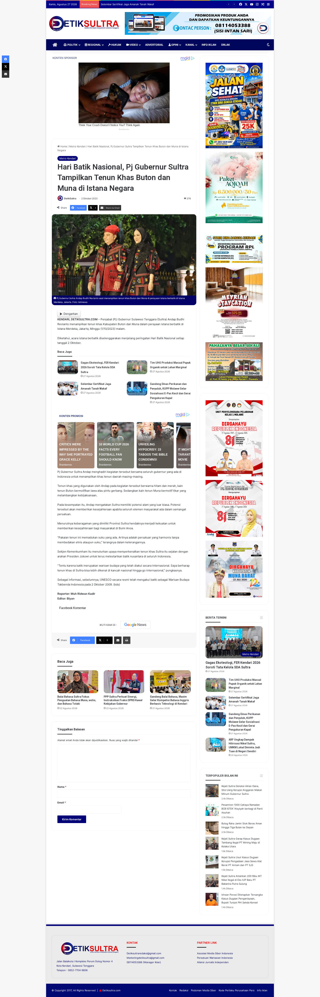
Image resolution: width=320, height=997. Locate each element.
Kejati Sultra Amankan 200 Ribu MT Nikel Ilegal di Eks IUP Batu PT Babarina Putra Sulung (241, 880)
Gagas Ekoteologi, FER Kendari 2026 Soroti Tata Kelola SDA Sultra (100, 367)
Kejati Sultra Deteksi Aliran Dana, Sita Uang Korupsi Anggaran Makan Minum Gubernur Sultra (241, 790)
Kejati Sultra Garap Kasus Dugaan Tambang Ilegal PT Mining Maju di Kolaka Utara (240, 842)
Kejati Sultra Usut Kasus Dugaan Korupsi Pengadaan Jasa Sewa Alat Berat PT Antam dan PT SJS (241, 861)
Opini (174, 44)
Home (63, 146)
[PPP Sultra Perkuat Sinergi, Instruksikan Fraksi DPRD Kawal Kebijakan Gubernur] (124, 681)
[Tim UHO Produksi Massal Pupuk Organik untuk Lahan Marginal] (137, 367)
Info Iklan (209, 44)
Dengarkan (71, 313)
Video (133, 44)
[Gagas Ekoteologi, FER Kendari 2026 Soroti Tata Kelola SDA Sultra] (68, 367)
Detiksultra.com (111, 990)
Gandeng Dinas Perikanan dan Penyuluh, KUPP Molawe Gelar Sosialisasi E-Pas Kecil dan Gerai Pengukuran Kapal (244, 722)
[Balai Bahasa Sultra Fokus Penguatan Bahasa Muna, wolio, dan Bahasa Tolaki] (77, 681)
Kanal (190, 44)
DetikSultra (70, 198)
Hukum (116, 44)
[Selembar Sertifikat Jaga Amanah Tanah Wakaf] (68, 388)
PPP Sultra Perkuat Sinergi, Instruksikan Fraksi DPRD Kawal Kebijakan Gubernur (123, 700)
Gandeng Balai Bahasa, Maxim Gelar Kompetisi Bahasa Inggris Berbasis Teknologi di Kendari (169, 700)
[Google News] (135, 625)
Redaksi (183, 990)
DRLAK (225, 44)
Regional (94, 44)
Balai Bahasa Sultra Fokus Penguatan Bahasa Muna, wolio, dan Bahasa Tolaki (76, 700)
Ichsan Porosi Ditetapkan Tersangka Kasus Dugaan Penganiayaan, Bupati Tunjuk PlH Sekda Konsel (242, 898)
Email (61, 802)
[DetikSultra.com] (84, 24)
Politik (72, 44)
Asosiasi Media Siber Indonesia (215, 953)
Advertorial (154, 44)
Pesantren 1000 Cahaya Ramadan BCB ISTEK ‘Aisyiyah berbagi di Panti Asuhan (242, 808)
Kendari (66, 965)
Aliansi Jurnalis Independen (213, 962)
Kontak (173, 990)
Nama (61, 786)
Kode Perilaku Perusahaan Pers (236, 990)
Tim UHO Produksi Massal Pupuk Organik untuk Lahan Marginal (245, 683)
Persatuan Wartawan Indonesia (215, 957)
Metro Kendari (77, 146)
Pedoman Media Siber (203, 990)
